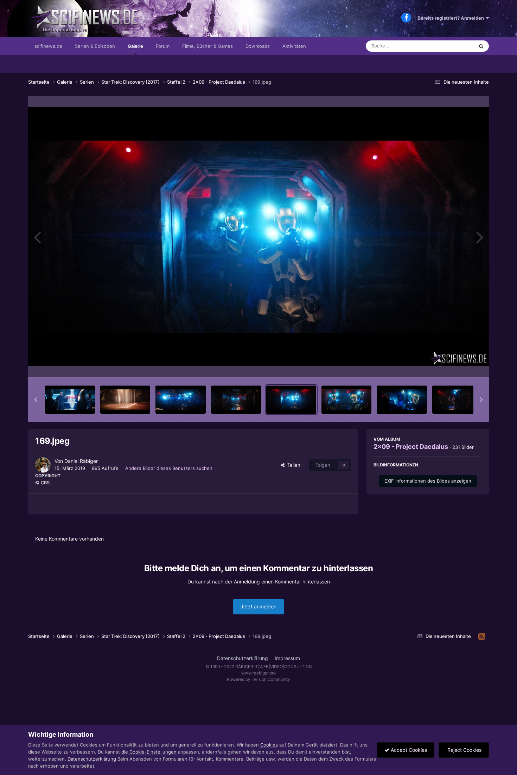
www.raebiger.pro (258, 673)
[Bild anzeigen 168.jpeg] (236, 400)
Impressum (287, 658)
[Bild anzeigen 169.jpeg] (291, 400)
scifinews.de (48, 46)
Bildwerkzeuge (457, 364)
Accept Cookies (408, 750)
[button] (36, 399)
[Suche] (481, 46)
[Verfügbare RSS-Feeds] (481, 636)
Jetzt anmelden (258, 606)
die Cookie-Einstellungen (149, 752)
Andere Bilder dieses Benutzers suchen (168, 468)
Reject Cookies (463, 750)
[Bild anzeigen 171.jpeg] (402, 400)
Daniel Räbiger (81, 461)
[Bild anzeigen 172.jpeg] (457, 400)
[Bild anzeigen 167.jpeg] (180, 400)
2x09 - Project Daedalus (411, 446)
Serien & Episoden (95, 46)
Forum (163, 46)
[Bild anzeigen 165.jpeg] (70, 400)
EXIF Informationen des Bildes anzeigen (427, 481)
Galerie (135, 46)
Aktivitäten (294, 46)
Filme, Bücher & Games (207, 46)
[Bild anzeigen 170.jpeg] (346, 400)
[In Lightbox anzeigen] (258, 236)
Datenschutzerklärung (242, 658)
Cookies (269, 745)
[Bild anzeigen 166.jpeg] (125, 400)
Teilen (292, 465)
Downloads (257, 46)
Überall (457, 46)
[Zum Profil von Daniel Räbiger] (43, 465)
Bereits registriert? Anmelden (451, 18)
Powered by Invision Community (258, 679)
